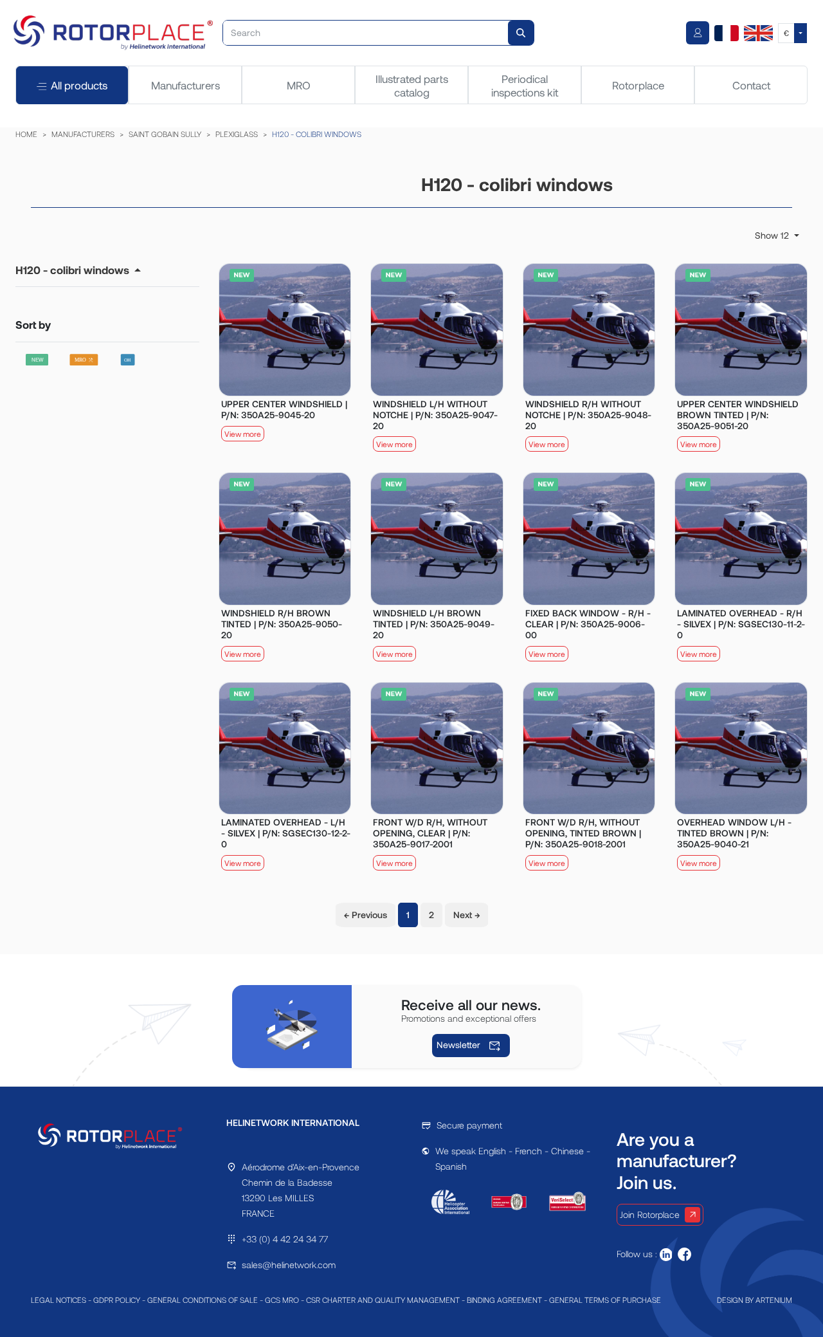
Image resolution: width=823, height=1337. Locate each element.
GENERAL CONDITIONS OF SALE (202, 1299)
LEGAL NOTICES (58, 1299)
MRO (299, 84)
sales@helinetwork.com (289, 1264)
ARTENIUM (773, 1299)
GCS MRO (282, 1299)
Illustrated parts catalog (411, 85)
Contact (751, 84)
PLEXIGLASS (236, 133)
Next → (466, 914)
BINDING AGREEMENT (504, 1299)
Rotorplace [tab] (638, 84)
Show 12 (773, 235)
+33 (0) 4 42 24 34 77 (285, 1238)
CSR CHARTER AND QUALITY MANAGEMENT (383, 1299)
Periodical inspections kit (524, 85)
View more (242, 433)
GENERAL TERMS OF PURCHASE (605, 1299)
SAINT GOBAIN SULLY (165, 133)
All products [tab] (79, 84)
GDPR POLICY (116, 1299)
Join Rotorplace (650, 1214)
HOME (26, 133)
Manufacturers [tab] (185, 84)
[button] (78, 269)
